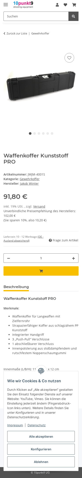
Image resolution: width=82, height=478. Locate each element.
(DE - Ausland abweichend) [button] (23, 238)
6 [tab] (52, 133)
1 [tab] (30, 133)
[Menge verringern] (8, 258)
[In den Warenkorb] (6, 47)
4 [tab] (43, 133)
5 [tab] (47, 133)
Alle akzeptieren (41, 436)
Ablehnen (41, 462)
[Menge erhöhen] (73, 258)
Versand (39, 206)
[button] (57, 4)
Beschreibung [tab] (16, 287)
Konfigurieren (41, 449)
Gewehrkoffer (30, 179)
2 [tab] (34, 133)
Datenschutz (37, 425)
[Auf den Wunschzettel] (69, 58)
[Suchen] (73, 16)
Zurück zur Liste (17, 33)
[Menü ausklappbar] (5, 2)
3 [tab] (39, 133)
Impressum (15, 425)
